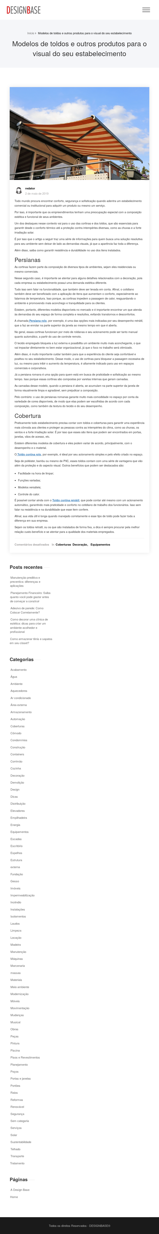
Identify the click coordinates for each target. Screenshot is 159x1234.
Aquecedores (18, 691)
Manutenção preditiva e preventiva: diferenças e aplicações (25, 581)
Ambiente (16, 684)
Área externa (18, 705)
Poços (14, 1071)
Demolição (17, 782)
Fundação (16, 874)
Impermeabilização (22, 895)
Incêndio (15, 902)
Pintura (14, 1043)
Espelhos (16, 853)
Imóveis (15, 888)
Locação (15, 937)
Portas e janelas (20, 1078)
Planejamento (19, 1064)
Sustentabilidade (20, 1142)
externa (15, 867)
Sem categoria (19, 1121)
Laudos (15, 923)
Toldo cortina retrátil (65, 500)
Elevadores (17, 811)
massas (15, 973)
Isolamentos (18, 916)
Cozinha (15, 768)
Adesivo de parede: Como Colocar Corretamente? (26, 610)
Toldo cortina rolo (29, 454)
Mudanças (17, 1015)
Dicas (14, 796)
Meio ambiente (19, 987)
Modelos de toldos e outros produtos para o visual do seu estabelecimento (85, 33)
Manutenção (18, 952)
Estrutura (16, 860)
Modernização (19, 994)
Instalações (17, 909)
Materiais (16, 980)
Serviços (16, 1128)
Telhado (15, 1149)
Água (13, 676)
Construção (17, 747)
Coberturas (63, 545)
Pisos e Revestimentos (25, 1057)
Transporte (17, 1156)
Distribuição (17, 803)
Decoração (80, 545)
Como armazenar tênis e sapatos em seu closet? (31, 641)
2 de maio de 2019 (36, 193)
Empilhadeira (18, 818)
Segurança (17, 1114)
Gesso (14, 881)
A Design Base (19, 1190)
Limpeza (15, 930)
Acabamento (18, 669)
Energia (15, 825)
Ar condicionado (20, 698)
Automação (17, 719)
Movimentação (19, 1008)
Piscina (15, 1050)
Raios (14, 1092)
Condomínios (18, 740)
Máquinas (16, 959)
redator (30, 188)
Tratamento (17, 1163)
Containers (17, 754)
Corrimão (16, 761)
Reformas (16, 1100)
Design (14, 789)
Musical (15, 1022)
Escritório (16, 846)
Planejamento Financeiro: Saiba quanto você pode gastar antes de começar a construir (30, 597)
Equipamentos (100, 545)
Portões (15, 1085)
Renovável (17, 1107)
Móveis (15, 1001)
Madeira (15, 944)
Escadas (16, 839)
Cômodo (15, 733)
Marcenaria (17, 966)
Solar (13, 1135)
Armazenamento (21, 712)
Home (14, 1197)
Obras (14, 1029)
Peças (14, 1036)
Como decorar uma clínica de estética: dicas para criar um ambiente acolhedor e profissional (29, 625)
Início (30, 33)
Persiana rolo (38, 321)
